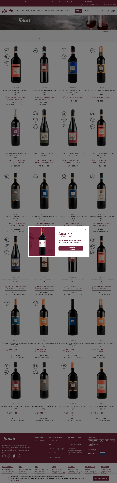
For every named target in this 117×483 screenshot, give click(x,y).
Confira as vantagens (70, 248)
